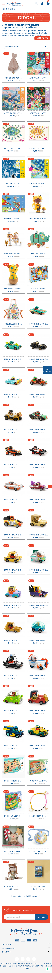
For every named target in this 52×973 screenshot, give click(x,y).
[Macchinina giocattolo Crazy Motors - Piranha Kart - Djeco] (13, 485)
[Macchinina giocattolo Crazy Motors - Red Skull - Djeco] (38, 696)
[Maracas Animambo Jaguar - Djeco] (13, 274)
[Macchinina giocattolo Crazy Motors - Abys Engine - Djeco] (38, 309)
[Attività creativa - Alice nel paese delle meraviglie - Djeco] (38, 98)
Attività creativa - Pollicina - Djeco (22, 113)
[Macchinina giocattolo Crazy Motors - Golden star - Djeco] (13, 626)
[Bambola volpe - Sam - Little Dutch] (13, 872)
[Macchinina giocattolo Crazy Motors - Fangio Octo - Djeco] (38, 344)
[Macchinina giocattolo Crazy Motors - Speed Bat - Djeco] (38, 450)
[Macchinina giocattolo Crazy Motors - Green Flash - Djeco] (13, 696)
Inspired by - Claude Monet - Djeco (21, 148)
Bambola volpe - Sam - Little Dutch (21, 886)
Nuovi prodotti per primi (26, 46)
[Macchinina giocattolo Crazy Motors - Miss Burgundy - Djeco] (38, 485)
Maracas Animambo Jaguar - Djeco (21, 289)
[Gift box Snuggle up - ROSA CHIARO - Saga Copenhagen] (13, 63)
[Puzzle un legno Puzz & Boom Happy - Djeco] (13, 801)
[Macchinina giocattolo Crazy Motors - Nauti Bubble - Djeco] (38, 626)
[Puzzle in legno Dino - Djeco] (13, 766)
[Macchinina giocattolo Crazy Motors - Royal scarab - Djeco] (38, 731)
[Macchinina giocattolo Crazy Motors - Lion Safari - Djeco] (38, 520)
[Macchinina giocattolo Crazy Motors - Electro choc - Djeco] (13, 520)
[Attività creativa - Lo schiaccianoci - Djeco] (38, 63)
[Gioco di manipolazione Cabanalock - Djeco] (38, 766)
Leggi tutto (42, 38)
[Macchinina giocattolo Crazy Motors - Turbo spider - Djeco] (38, 380)
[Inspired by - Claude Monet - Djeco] (13, 134)
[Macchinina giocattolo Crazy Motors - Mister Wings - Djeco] (13, 344)
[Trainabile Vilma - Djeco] (38, 239)
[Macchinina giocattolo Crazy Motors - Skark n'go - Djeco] (38, 590)
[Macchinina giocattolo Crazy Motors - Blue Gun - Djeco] (13, 380)
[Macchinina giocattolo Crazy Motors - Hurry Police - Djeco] (13, 661)
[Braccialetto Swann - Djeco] (38, 801)
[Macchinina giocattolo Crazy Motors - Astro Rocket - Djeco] (38, 661)
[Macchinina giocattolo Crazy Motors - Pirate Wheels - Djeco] (38, 415)
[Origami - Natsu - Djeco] (38, 169)
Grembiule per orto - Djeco (18, 324)
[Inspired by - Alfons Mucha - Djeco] (38, 134)
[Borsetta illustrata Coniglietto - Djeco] (38, 836)
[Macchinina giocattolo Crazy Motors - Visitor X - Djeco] (38, 555)
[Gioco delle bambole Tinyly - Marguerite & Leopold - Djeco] (13, 239)
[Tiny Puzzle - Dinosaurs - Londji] (38, 872)
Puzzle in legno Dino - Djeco (18, 781)
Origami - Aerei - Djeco (15, 218)
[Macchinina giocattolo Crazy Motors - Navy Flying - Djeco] (13, 731)
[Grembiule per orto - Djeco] (13, 309)
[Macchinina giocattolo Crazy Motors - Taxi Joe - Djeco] (13, 555)
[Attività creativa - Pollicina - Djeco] (13, 98)
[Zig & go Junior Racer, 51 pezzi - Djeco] (38, 274)
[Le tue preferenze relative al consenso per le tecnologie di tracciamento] (47, 968)
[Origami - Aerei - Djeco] (13, 204)
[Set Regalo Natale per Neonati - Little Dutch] (13, 836)
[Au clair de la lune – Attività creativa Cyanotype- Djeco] (13, 169)
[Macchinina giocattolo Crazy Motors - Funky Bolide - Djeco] (13, 590)
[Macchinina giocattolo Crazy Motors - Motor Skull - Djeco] (13, 415)
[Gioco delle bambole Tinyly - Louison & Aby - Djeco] (38, 204)
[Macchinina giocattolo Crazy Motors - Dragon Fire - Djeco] (13, 450)
